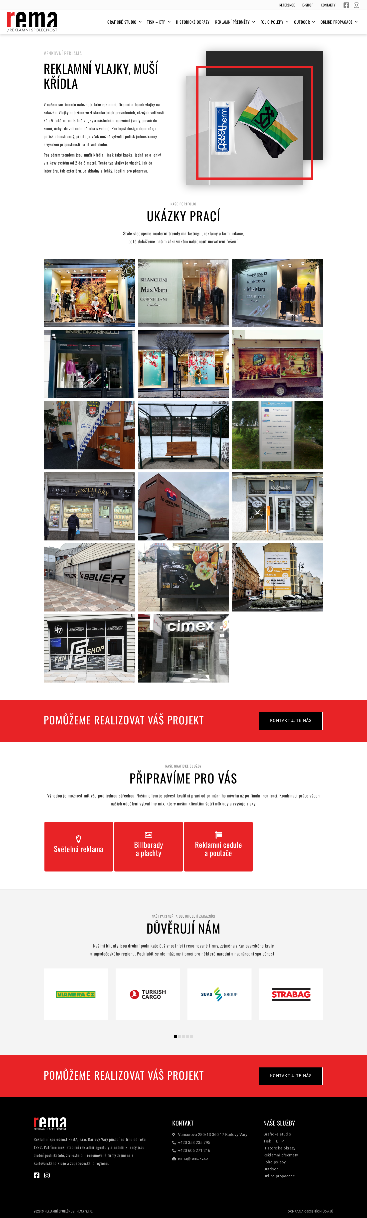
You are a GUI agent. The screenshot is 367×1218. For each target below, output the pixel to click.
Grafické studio (122, 22)
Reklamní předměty (232, 22)
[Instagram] (357, 5)
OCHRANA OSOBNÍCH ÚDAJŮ (310, 1211)
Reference (287, 4)
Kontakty (328, 4)
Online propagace (337, 22)
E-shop (307, 4)
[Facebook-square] (346, 5)
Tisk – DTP (156, 22)
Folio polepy (272, 22)
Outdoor (302, 22)
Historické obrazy (193, 22)
